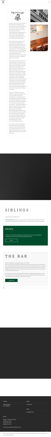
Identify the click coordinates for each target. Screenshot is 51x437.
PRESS (11, 240)
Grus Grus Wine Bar (9, 219)
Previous (1, 353)
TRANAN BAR (11, 280)
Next (49, 353)
